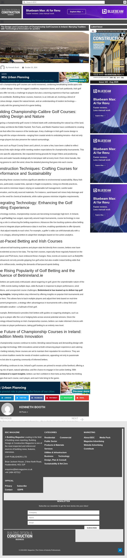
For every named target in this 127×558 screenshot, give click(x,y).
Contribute (89, 449)
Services (48, 449)
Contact (8, 490)
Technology (63, 456)
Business (48, 456)
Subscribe (22, 486)
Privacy (8, 486)
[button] (2, 2)
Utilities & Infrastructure (55, 452)
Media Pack (105, 438)
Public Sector (50, 441)
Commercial (65, 438)
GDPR (20, 490)
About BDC (89, 438)
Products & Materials (54, 445)
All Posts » (23, 412)
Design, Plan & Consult (55, 460)
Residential (49, 438)
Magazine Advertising (94, 441)
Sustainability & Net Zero (56, 464)
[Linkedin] (124, 2)
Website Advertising (93, 445)
